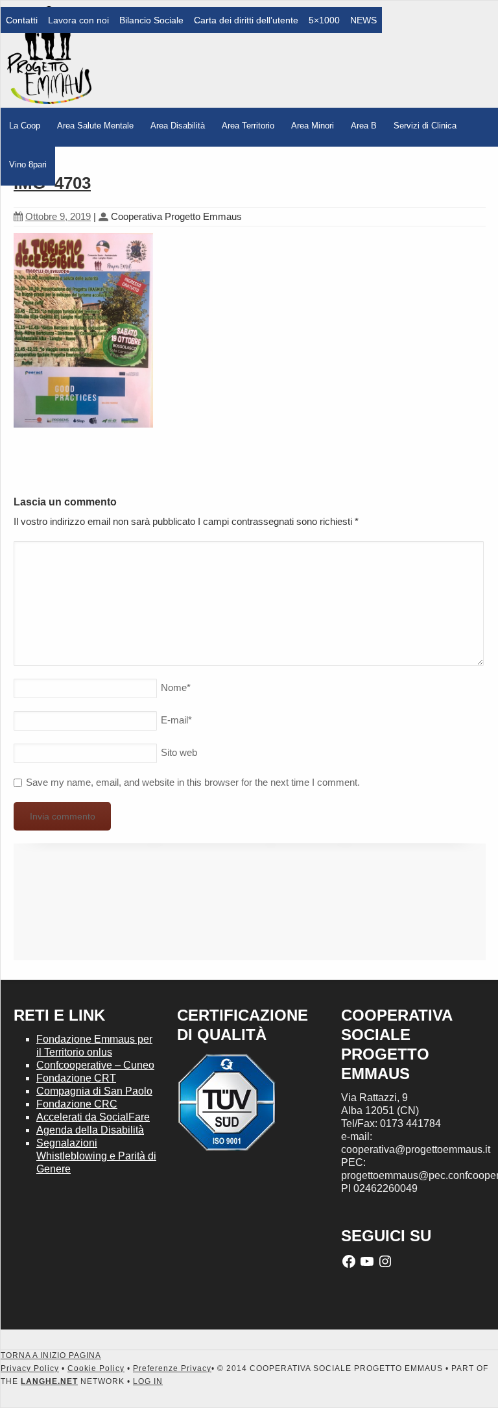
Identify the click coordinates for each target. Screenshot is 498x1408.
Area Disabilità (177, 125)
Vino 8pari (28, 164)
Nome (176, 687)
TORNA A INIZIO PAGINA (51, 1355)
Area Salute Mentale (95, 125)
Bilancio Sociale (151, 20)
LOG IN (148, 1381)
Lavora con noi (78, 20)
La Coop (24, 125)
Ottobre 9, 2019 (58, 216)
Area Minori (312, 125)
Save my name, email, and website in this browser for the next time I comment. (193, 782)
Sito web (179, 752)
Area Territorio (248, 125)
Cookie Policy (95, 1368)
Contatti (22, 20)
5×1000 (324, 20)
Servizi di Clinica (425, 125)
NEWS (363, 20)
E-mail (176, 719)
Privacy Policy (30, 1368)
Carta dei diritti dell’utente (246, 20)
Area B (364, 125)
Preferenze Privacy (172, 1368)
